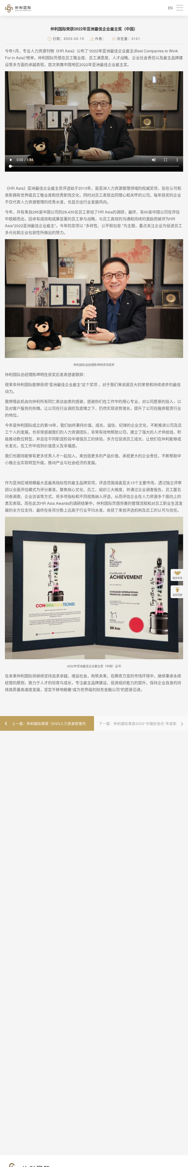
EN (170, 7)
